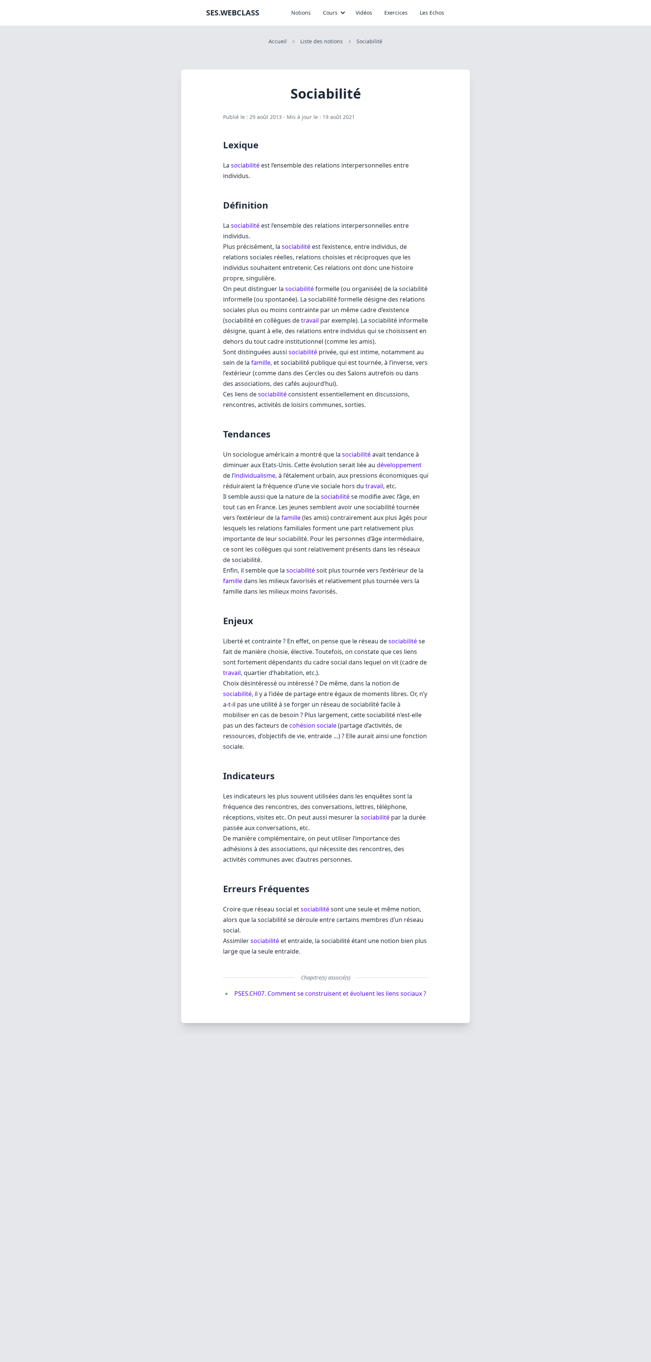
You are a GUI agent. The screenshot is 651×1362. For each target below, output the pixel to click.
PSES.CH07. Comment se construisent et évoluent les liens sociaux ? (330, 993)
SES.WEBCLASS (232, 13)
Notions (301, 12)
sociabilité (245, 165)
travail (310, 320)
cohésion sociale (312, 725)
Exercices (396, 12)
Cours (330, 12)
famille (260, 362)
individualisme (254, 475)
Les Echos (432, 12)
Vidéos (364, 12)
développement (399, 465)
